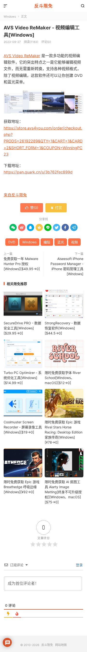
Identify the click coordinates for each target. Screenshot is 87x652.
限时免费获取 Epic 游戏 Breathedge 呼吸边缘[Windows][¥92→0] (21, 487)
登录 (79, 565)
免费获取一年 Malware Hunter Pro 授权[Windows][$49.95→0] (22, 264)
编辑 (47, 242)
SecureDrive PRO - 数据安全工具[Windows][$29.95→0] (22, 328)
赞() (31, 208)
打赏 (56, 208)
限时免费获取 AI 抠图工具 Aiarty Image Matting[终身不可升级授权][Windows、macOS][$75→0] (63, 492)
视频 (74, 242)
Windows (10, 16)
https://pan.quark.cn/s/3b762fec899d (38, 172)
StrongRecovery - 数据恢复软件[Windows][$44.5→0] (62, 328)
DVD (11, 242)
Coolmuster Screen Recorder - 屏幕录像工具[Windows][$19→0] (23, 427)
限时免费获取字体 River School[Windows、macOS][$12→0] (63, 378)
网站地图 (61, 645)
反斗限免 (43, 5)
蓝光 (60, 242)
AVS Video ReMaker (22, 55)
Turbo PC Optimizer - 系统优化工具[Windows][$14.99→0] (23, 378)
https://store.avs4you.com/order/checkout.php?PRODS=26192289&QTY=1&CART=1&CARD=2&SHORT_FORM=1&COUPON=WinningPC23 (43, 141)
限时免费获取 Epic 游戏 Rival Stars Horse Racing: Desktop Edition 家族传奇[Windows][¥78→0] (63, 432)
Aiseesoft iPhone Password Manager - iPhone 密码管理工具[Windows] (67, 266)
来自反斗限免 (15, 195)
